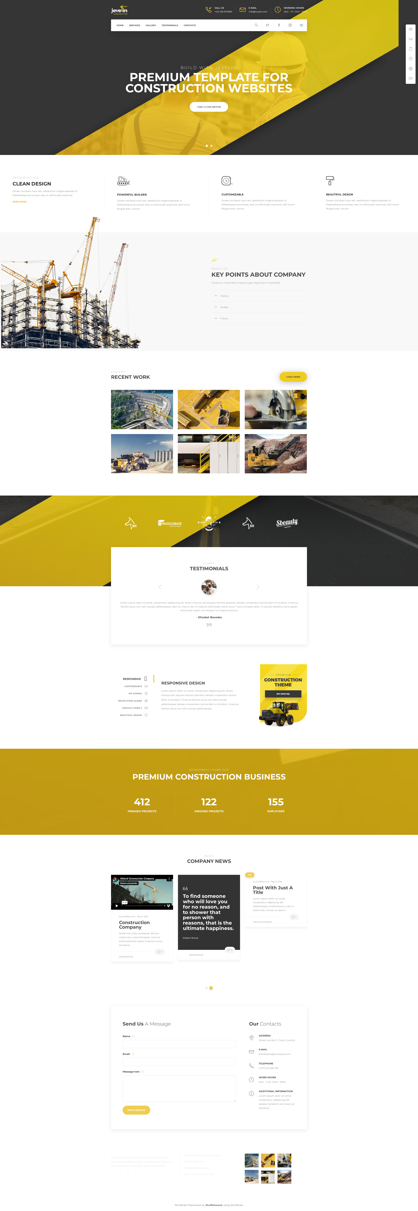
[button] (259, 295)
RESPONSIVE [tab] (132, 679)
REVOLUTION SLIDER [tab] (130, 700)
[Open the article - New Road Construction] (260, 896)
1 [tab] (207, 927)
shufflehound (129, 924)
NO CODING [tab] (136, 693)
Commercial (141, 408)
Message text (131, 1071)
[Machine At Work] (252, 1177)
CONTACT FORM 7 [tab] (132, 708)
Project (208, 408)
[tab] (259, 295)
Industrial (141, 452)
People (207, 452)
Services (134, 25)
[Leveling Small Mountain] (284, 1177)
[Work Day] (268, 1177)
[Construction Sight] (252, 1160)
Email (127, 1054)
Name (127, 1036)
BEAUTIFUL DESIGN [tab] (131, 715)
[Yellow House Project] (268, 1160)
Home (120, 25)
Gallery (151, 25)
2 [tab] (211, 927)
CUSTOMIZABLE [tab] (133, 686)
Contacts (190, 25)
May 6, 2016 (142, 924)
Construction (261, 960)
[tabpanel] (142, 922)
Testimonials (170, 25)
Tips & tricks (126, 964)
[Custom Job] (284, 1160)
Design (275, 408)
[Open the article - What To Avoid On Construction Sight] (126, 896)
